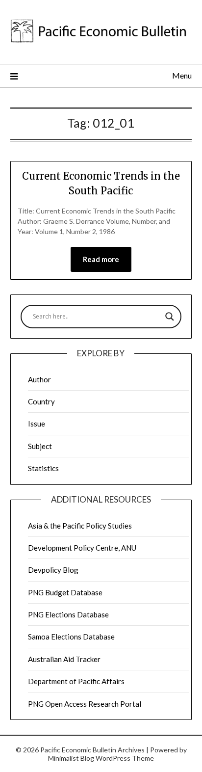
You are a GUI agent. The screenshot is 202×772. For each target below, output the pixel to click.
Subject (40, 446)
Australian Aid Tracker (64, 659)
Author (39, 379)
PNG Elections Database (68, 614)
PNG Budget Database (65, 592)
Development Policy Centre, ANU (82, 547)
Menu (182, 75)
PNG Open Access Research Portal (84, 703)
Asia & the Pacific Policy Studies (80, 525)
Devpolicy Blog (53, 569)
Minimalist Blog (71, 758)
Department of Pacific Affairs (76, 681)
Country (41, 401)
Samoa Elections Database (71, 636)
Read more (101, 259)
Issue (36, 423)
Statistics (43, 468)
